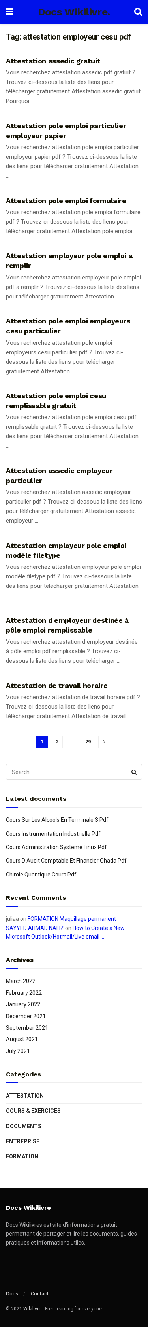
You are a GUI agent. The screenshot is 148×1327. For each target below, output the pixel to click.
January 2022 (23, 1004)
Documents (23, 1126)
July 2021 (18, 1051)
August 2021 (22, 1039)
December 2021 (26, 1016)
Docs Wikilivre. (74, 12)
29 (88, 742)
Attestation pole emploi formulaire (66, 200)
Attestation (25, 1096)
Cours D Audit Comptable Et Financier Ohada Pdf (66, 860)
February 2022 (24, 993)
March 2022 (21, 981)
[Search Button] (134, 772)
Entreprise (22, 1141)
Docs (12, 1294)
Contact (40, 1294)
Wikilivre (32, 1309)
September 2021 (27, 1028)
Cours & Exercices (33, 1111)
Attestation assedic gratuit (53, 61)
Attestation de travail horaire (56, 685)
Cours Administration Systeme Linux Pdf (56, 847)
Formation (22, 1156)
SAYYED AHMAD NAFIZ (35, 928)
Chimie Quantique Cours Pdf (41, 874)
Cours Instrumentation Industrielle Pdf (53, 834)
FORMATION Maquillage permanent (72, 919)
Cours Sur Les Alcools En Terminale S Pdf (57, 820)
